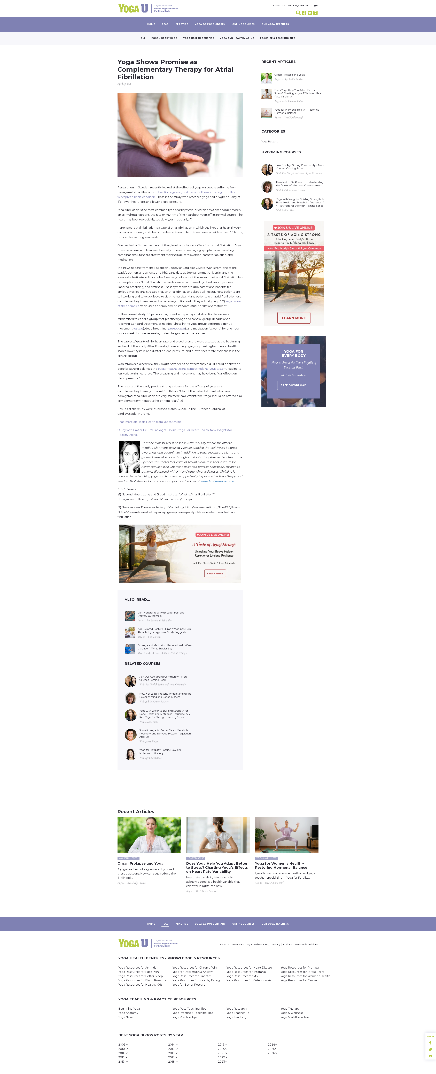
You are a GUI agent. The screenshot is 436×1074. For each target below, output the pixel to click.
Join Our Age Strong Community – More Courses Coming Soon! (163, 678)
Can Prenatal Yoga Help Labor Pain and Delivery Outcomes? (161, 614)
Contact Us (279, 5)
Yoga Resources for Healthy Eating (196, 980)
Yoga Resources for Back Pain (138, 971)
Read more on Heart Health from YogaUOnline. (150, 422)
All (143, 38)
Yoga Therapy (290, 1008)
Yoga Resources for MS (242, 976)
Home (151, 24)
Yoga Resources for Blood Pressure (142, 980)
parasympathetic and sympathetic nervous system (192, 368)
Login (315, 5)
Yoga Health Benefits (198, 38)
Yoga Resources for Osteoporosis (249, 980)
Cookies (287, 944)
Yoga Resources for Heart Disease (249, 967)
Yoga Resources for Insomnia (246, 971)
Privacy (276, 944)
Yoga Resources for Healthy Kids (140, 984)
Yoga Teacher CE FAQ (258, 944)
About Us (224, 944)
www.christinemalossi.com (218, 481)
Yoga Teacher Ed (238, 1013)
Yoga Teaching (236, 1017)
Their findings (165, 192)
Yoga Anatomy (128, 1013)
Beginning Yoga (129, 1008)
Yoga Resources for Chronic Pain (195, 967)
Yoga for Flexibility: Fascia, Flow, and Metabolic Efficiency (160, 751)
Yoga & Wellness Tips (295, 1017)
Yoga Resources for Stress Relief (302, 971)
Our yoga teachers (275, 24)
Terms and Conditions (306, 944)
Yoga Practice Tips (185, 1017)
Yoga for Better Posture (189, 984)
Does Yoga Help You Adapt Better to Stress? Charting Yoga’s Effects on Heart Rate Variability (298, 93)
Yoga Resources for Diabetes (192, 976)
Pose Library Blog (164, 38)
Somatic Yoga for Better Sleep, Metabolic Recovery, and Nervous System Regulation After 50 (165, 733)
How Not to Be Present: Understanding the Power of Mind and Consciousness (165, 695)
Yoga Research (270, 141)
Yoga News (125, 1017)
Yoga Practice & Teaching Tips (193, 1013)
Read (165, 24)
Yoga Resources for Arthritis (137, 967)
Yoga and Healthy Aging (237, 38)
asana (138, 328)
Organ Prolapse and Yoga (289, 74)
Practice (181, 24)
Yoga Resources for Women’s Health (305, 976)
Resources (238, 944)
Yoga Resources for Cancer (299, 980)
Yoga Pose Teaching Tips (189, 1008)
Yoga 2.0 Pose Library (210, 24)
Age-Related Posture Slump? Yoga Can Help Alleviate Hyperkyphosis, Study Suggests (164, 630)
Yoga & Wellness (292, 1013)
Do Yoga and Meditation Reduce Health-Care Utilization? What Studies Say (165, 647)
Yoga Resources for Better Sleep (140, 976)
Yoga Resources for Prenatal (300, 967)
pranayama (176, 328)
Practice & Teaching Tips (277, 38)
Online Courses (243, 24)
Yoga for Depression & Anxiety (193, 971)
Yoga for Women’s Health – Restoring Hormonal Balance (296, 111)
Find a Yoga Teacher (298, 5)
